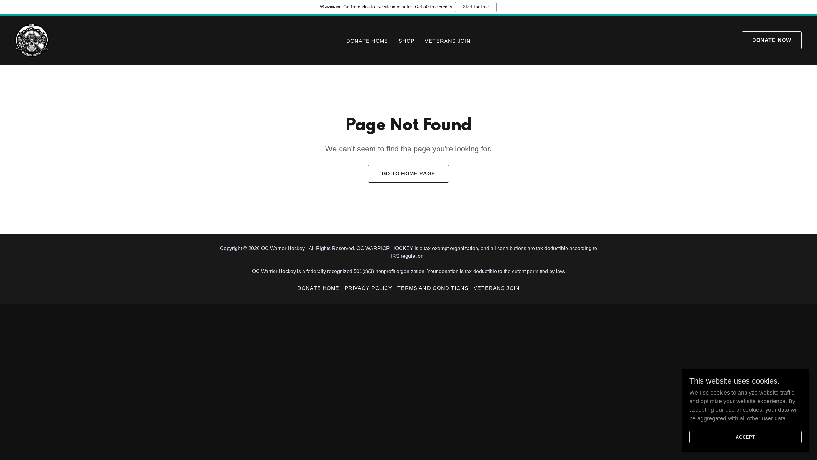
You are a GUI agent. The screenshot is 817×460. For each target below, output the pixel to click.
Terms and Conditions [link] (432, 288)
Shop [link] (407, 41)
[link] (32, 40)
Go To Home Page (408, 173)
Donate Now (771, 40)
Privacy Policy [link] (369, 288)
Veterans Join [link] (448, 41)
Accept (746, 437)
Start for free (476, 7)
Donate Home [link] (367, 41)
